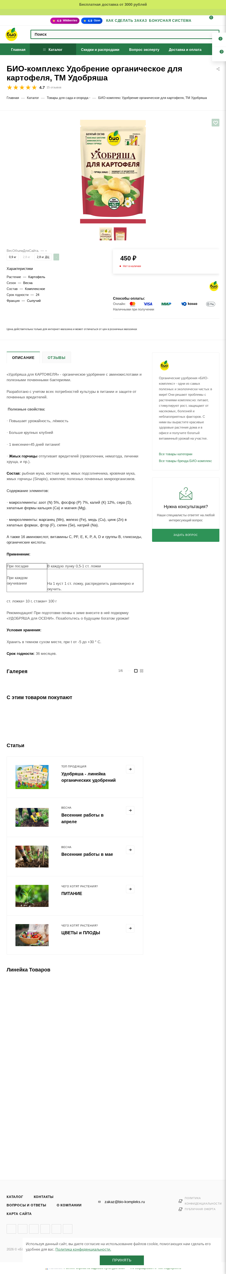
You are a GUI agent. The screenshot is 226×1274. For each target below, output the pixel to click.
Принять (121, 1260)
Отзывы (57, 358)
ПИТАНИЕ (71, 893)
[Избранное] (215, 122)
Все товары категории (175, 454)
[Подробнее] (130, 769)
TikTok (67, 1229)
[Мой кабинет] (197, 21)
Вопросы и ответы (26, 1205)
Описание (23, 358)
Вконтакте (11, 1229)
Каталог (15, 1197)
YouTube (34, 1229)
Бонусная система (170, 20)
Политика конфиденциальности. (83, 1249)
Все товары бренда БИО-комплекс (185, 461)
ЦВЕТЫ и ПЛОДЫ (80, 932)
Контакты (44, 1197)
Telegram (22, 1229)
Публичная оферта (200, 1209)
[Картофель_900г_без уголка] (113, 168)
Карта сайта (19, 1214)
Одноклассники (45, 1229)
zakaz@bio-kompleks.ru (125, 1202)
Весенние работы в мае (87, 854)
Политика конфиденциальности (203, 1201)
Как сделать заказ (126, 20)
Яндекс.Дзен (56, 1229)
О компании (69, 1205)
